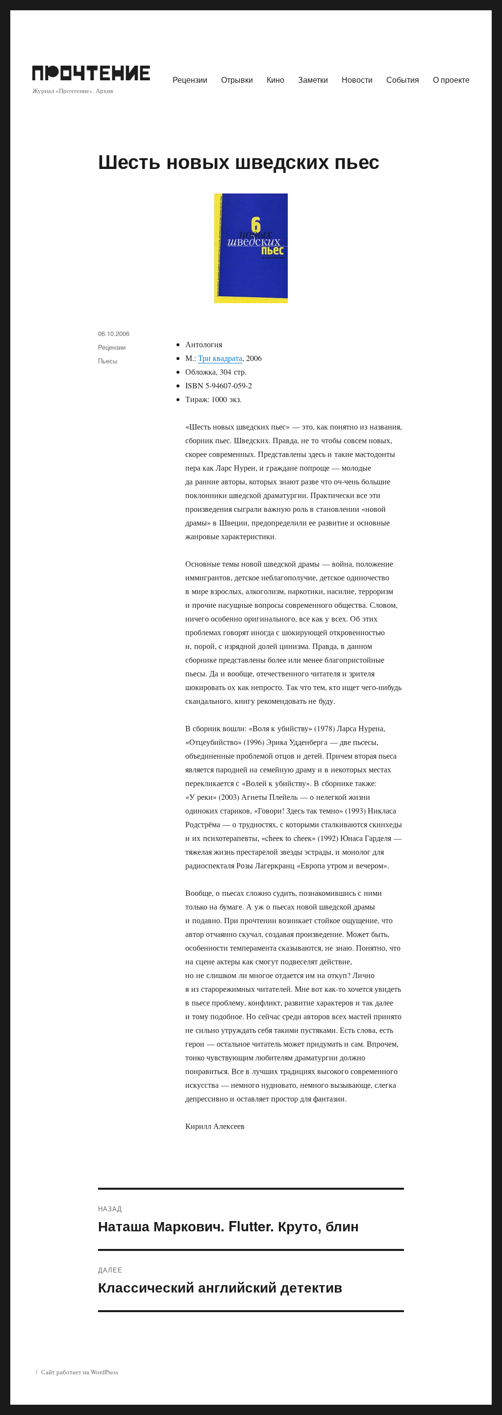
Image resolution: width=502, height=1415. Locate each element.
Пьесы (107, 360)
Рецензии (190, 79)
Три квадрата (220, 358)
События (402, 79)
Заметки (313, 79)
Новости (357, 79)
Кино (275, 79)
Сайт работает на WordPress (79, 1371)
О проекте (451, 79)
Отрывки (237, 79)
